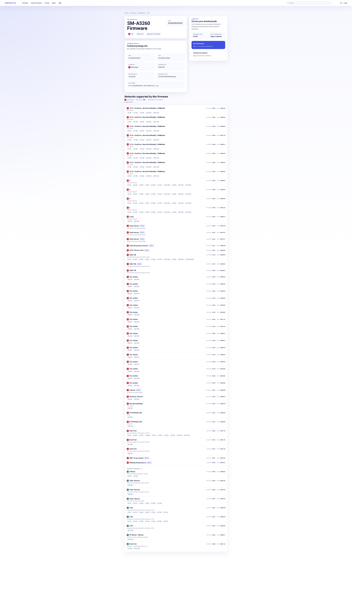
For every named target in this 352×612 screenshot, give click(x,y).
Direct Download (36, 3)
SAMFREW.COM (10, 3)
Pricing (47, 3)
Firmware (25, 3)
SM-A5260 (141, 13)
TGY (148, 13)
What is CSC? (129, 102)
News (54, 3)
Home (126, 13)
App (60, 3)
